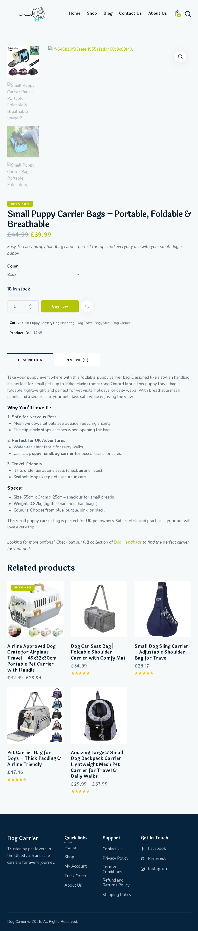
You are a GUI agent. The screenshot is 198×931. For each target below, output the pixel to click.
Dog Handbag (63, 323)
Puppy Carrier (40, 323)
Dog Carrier (16, 921)
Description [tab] (30, 360)
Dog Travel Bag (89, 323)
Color (12, 266)
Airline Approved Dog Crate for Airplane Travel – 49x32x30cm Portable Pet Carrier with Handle (32, 658)
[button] (180, 56)
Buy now (60, 306)
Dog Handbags (128, 542)
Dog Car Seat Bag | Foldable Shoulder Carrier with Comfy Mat (98, 652)
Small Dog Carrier (116, 323)
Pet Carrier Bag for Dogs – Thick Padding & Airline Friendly (34, 759)
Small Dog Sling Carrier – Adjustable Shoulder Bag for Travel (161, 652)
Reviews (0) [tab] (77, 360)
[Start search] (187, 14)
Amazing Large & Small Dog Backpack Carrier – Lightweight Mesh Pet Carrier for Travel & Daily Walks (98, 765)
